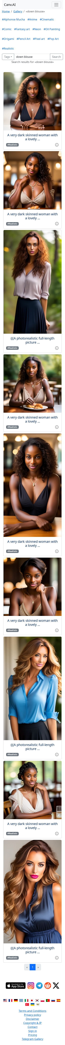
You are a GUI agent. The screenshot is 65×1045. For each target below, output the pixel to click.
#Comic (7, 29)
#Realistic (8, 48)
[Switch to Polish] (42, 1000)
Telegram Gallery (32, 1039)
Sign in (32, 1031)
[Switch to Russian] (53, 1000)
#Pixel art (39, 39)
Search (56, 57)
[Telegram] (39, 985)
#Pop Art (53, 39)
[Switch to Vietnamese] (38, 1004)
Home (6, 11)
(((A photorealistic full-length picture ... (32, 340)
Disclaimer (32, 1019)
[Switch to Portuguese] (48, 1000)
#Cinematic (47, 19)
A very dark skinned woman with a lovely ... (32, 137)
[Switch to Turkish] (27, 1004)
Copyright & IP (32, 1023)
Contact (33, 1027)
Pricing (32, 1035)
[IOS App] (16, 985)
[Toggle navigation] (56, 4)
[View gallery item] (57, 144)
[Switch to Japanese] (32, 1000)
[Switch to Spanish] (58, 1000)
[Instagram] (30, 985)
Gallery (17, 11)
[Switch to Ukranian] (32, 1004)
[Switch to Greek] (21, 1000)
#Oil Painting (52, 29)
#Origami (8, 39)
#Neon (36, 29)
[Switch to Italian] (26, 1000)
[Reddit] (47, 985)
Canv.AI (10, 4)
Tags (7, 57)
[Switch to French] (10, 1000)
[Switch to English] (5, 1000)
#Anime (32, 19)
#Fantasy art (22, 29)
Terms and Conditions (32, 1011)
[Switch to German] (16, 1000)
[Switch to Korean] (37, 1000)
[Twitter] (56, 986)
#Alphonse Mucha (13, 19)
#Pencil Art (23, 39)
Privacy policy (32, 1015)
